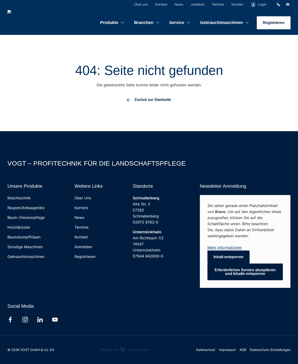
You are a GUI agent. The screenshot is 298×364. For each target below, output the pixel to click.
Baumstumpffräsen (24, 237)
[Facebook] (10, 319)
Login (262, 4)
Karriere (81, 207)
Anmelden (83, 246)
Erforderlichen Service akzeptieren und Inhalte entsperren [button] (245, 272)
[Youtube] (55, 319)
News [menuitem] (179, 4)
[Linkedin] (40, 319)
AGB (243, 350)
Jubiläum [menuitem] (197, 4)
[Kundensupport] (278, 4)
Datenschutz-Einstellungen (270, 350)
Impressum (227, 350)
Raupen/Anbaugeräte (25, 207)
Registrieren (273, 23)
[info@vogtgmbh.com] (288, 4)
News (79, 217)
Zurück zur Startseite (152, 100)
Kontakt (81, 237)
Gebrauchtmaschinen (25, 256)
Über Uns (82, 198)
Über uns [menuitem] (141, 4)
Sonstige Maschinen (25, 246)
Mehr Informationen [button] (224, 247)
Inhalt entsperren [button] (228, 257)
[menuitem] (112, 19)
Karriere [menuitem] (161, 4)
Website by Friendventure (125, 350)
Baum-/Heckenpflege (26, 217)
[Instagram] (25, 319)
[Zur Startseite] (36, 16)
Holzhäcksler (18, 227)
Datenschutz (205, 350)
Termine (81, 227)
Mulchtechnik (19, 198)
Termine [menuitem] (218, 4)
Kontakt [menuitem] (237, 4)
